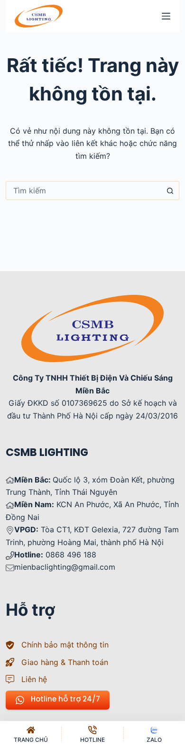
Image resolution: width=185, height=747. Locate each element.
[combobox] (83, 190)
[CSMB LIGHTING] (39, 16)
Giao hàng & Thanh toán (64, 662)
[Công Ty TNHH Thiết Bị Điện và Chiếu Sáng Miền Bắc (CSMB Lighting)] (92, 301)
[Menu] (166, 16)
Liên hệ (34, 679)
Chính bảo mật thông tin (65, 644)
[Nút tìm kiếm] (170, 191)
